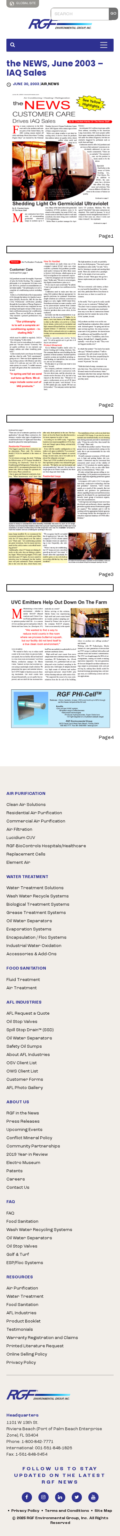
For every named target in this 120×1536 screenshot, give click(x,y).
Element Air (18, 863)
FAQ (10, 1213)
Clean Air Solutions (26, 805)
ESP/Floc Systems (24, 1263)
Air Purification (22, 1288)
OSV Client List (21, 1063)
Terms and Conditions (67, 1511)
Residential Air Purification (34, 813)
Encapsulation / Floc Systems (36, 938)
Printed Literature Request (35, 1346)
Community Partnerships (33, 1146)
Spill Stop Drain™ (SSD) (29, 1030)
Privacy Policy (21, 1363)
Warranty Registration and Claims (42, 1338)
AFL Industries (21, 1313)
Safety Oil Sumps (24, 1047)
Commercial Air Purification (35, 821)
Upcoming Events (24, 1130)
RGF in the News (22, 1113)
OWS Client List (22, 1071)
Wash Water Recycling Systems (39, 1230)
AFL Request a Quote (28, 1014)
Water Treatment (25, 1297)
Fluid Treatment (23, 980)
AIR (44, 84)
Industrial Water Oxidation (33, 946)
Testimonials (19, 1330)
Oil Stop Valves (21, 1022)
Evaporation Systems (29, 929)
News (53, 84)
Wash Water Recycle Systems (37, 896)
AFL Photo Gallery (24, 1088)
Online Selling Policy (26, 1354)
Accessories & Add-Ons (31, 954)
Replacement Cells (25, 854)
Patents (14, 1171)
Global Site (26, 3)
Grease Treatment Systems (36, 913)
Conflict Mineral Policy (29, 1138)
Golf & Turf (17, 1255)
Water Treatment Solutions (35, 888)
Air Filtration (19, 830)
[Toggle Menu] (105, 45)
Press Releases (23, 1122)
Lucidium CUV (20, 838)
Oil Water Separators (29, 921)
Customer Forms (24, 1080)
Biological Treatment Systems (37, 905)
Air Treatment (21, 988)
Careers (15, 1179)
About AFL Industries (28, 1055)
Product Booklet (23, 1321)
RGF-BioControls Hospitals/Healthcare (46, 846)
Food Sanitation (22, 1222)
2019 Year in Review (27, 1155)
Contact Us (17, 1188)
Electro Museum (23, 1163)
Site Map (103, 1511)
